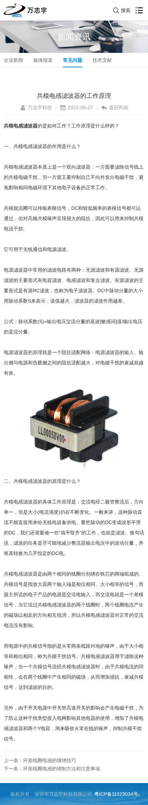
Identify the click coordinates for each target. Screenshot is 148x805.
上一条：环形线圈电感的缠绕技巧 (40, 760)
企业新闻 (13, 60)
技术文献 (102, 60)
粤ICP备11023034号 (116, 794)
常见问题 (72, 60)
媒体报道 (43, 60)
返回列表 (118, 107)
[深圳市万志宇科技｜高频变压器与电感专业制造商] (25, 10)
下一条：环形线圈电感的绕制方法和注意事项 (52, 768)
